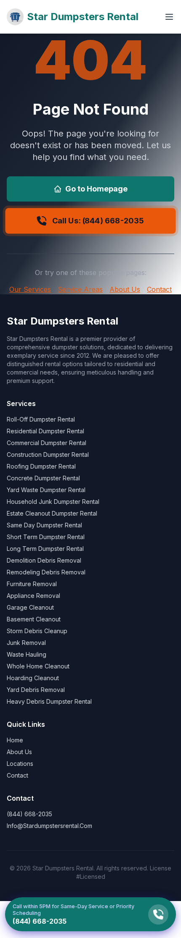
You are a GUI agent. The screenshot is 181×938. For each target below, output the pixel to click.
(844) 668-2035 (29, 813)
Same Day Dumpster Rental (44, 525)
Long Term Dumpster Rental (45, 548)
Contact (159, 289)
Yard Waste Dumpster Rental (46, 489)
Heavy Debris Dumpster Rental (49, 701)
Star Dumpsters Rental (82, 16)
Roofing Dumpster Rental (41, 466)
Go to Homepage (96, 188)
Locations (20, 763)
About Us (124, 289)
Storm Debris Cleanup (37, 630)
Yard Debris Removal (36, 689)
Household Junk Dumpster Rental (53, 501)
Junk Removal (26, 642)
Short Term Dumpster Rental (46, 536)
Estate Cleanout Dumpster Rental (52, 513)
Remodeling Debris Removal (46, 572)
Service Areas (80, 289)
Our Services (30, 289)
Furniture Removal (32, 583)
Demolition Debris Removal (44, 560)
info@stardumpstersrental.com (49, 825)
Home (15, 740)
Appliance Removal (33, 595)
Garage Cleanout (30, 607)
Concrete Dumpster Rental (43, 478)
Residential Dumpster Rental (45, 431)
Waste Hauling (26, 654)
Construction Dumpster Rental (48, 454)
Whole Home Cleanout (38, 666)
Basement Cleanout (34, 619)
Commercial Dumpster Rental (46, 442)
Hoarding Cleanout (33, 677)
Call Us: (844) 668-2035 (98, 220)
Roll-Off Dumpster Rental (41, 419)
